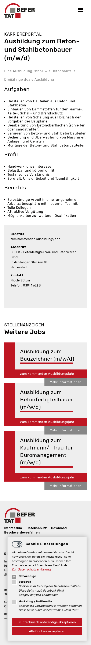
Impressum (13, 528)
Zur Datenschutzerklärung (31, 569)
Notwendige (27, 576)
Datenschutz (36, 528)
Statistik (25, 581)
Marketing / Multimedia (35, 601)
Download (59, 528)
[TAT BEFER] (19, 10)
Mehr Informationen (65, 382)
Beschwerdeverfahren (22, 532)
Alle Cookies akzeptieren (47, 631)
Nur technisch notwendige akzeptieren (47, 622)
